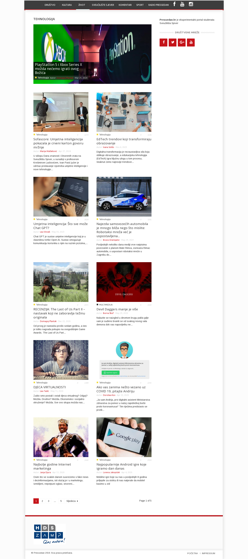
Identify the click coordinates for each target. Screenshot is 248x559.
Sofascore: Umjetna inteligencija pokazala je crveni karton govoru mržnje (58, 143)
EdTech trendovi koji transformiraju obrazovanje (124, 141)
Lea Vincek (45, 232)
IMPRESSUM (208, 553)
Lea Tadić (44, 391)
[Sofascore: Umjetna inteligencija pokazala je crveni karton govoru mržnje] (60, 111)
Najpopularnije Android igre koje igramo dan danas (121, 466)
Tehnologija (43, 78)
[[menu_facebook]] (174, 5)
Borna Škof (108, 313)
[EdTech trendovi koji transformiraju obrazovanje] (124, 111)
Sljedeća (71, 501)
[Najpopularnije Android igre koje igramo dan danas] (124, 437)
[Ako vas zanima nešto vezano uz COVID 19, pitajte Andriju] (124, 359)
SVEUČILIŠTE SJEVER (103, 5)
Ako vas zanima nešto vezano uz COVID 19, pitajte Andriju (121, 389)
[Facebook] (163, 42)
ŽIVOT (80, 7)
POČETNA (192, 553)
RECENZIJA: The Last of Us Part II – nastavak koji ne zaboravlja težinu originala (59, 313)
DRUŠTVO (48, 7)
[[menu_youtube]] (182, 5)
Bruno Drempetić (111, 240)
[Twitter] (172, 42)
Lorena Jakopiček (111, 472)
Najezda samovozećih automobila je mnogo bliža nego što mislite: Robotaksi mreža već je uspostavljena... (122, 230)
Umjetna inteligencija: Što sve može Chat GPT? (60, 226)
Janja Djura (45, 472)
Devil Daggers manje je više (117, 309)
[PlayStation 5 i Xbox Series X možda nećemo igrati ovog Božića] (92, 54)
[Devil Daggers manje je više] (124, 281)
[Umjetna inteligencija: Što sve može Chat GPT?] (60, 196)
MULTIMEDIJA (106, 305)
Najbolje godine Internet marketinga (52, 466)
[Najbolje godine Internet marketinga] (60, 437)
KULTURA (66, 7)
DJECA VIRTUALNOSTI (49, 387)
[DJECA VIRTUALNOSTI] (60, 359)
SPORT (140, 5)
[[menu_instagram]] (191, 5)
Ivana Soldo (108, 147)
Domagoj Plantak (65, 78)
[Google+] (182, 42)
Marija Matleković (48, 151)
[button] (211, 5)
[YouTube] (191, 42)
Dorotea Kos (109, 395)
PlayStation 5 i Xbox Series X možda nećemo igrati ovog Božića (58, 68)
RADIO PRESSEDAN (158, 5)
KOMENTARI (125, 5)
